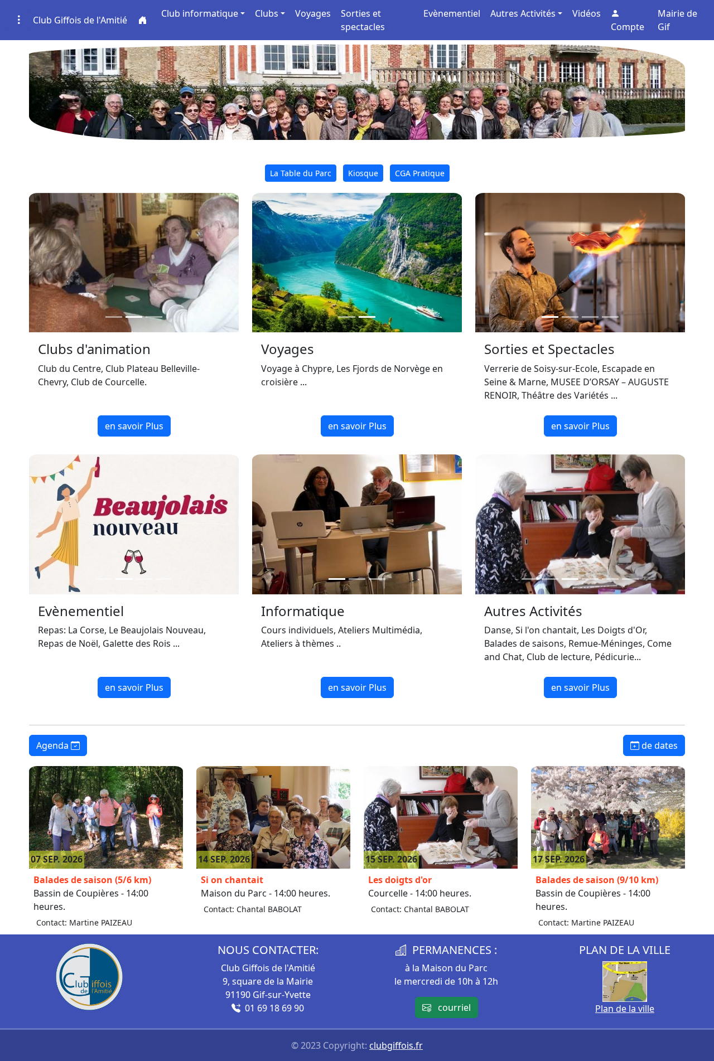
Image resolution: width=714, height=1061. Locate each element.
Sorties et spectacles (363, 20)
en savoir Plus (134, 426)
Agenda (53, 745)
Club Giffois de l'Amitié (80, 20)
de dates (658, 745)
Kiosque (363, 173)
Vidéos (586, 13)
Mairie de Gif (677, 20)
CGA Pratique (420, 173)
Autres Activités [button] (523, 13)
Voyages (313, 13)
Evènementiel (451, 13)
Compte (627, 27)
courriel (451, 1007)
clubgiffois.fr (396, 1045)
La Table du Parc (300, 173)
